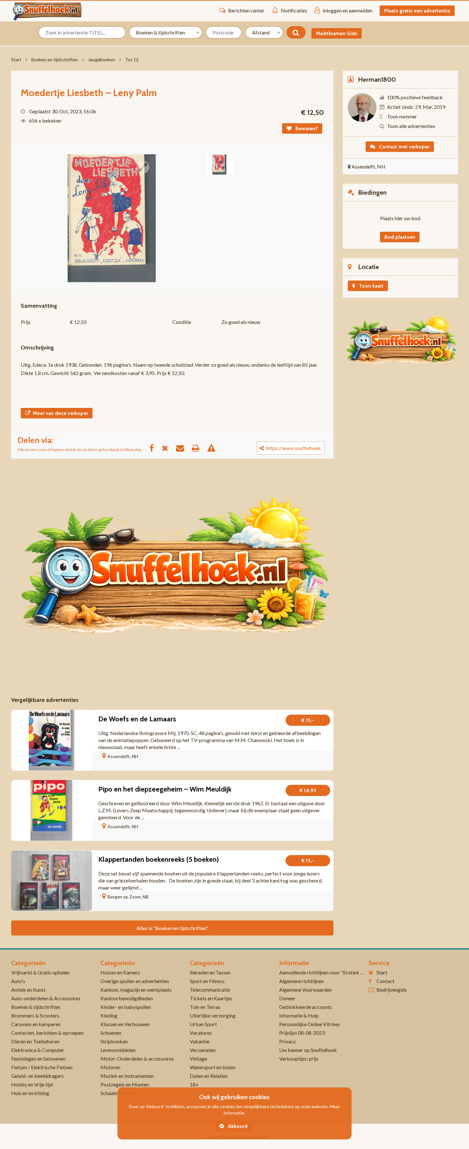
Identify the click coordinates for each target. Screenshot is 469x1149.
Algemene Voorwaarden (305, 990)
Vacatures (201, 1033)
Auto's (18, 981)
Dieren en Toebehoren (35, 1041)
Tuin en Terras (205, 1007)
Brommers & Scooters (35, 1015)
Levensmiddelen (118, 1050)
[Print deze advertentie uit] (199, 448)
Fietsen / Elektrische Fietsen (41, 1067)
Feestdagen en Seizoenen (38, 1058)
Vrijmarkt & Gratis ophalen (40, 972)
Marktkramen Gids (336, 33)
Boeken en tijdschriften (54, 59)
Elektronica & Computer (37, 1050)
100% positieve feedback (415, 97)
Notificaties (294, 10)
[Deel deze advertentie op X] (168, 448)
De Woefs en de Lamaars (137, 719)
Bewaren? (306, 128)
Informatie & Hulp (299, 1015)
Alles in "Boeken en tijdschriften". (172, 928)
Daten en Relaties (209, 1076)
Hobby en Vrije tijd (32, 1084)
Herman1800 (377, 79)
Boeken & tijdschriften (35, 1007)
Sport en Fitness (207, 981)
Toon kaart (370, 286)
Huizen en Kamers (120, 972)
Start (16, 59)
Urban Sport (203, 1024)
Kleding (108, 1015)
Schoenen (110, 1033)
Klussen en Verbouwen (125, 1024)
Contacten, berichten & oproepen (47, 1033)
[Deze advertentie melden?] (214, 448)
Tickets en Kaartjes (211, 998)
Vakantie (199, 1041)
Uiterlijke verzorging (212, 1015)
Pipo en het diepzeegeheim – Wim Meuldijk (164, 789)
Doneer (287, 998)
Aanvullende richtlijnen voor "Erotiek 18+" (325, 972)
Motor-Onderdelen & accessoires (137, 1058)
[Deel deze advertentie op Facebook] (154, 448)
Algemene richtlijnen (301, 981)
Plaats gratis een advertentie (417, 11)
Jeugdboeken (101, 59)
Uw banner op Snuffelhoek (308, 1050)
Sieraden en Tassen (210, 972)
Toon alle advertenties (411, 126)
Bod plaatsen (399, 237)
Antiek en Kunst (28, 990)
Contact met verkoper (403, 147)
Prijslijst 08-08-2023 (302, 1033)
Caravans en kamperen (36, 1024)
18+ (194, 1084)
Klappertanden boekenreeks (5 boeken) (158, 859)
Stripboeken (114, 1041)
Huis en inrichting (30, 1093)
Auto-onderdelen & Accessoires (45, 998)
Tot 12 (131, 59)
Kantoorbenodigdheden (126, 998)
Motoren (110, 1067)
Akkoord (237, 1126)
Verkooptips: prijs (298, 1058)
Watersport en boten (212, 1067)
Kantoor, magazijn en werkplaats (136, 990)
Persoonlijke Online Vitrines (309, 1024)
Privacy (287, 1041)
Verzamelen (203, 1050)
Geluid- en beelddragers (37, 1076)
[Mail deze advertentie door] (183, 448)
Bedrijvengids (391, 990)
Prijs (26, 322)
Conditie (181, 322)
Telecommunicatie (210, 990)
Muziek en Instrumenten (126, 1076)
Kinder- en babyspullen (125, 1007)
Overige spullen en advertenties (134, 981)
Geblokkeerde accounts (305, 1007)
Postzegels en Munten (124, 1084)
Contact (385, 981)
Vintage (198, 1058)
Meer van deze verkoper (60, 413)
